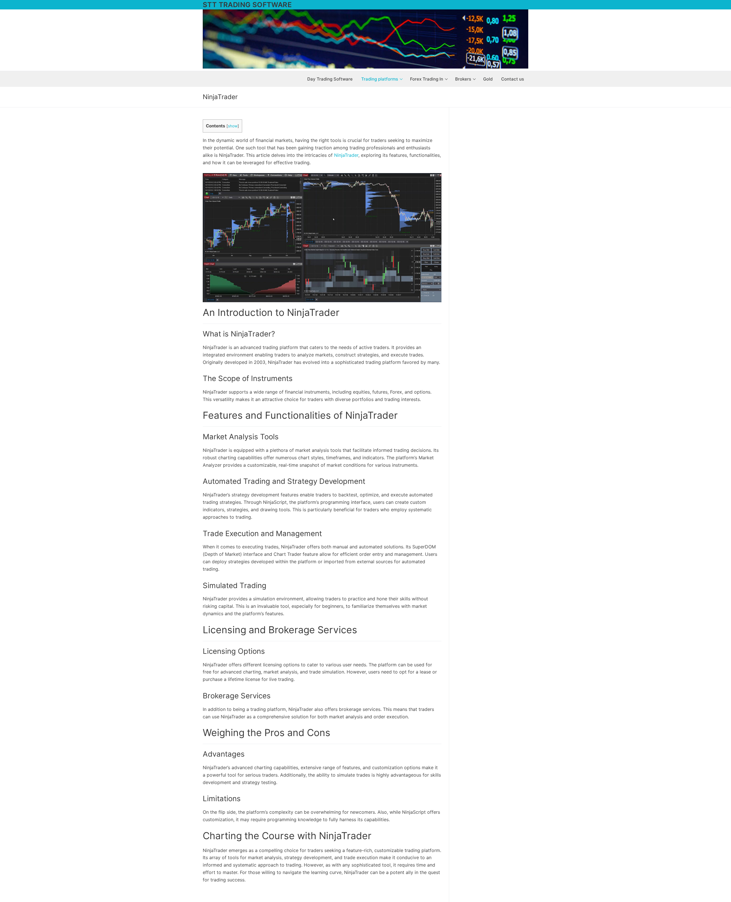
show (233, 126)
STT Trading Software (247, 5)
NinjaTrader (346, 155)
